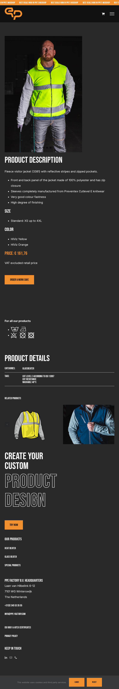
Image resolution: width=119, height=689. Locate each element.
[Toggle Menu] (112, 13)
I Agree (76, 682)
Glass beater (11, 556)
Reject (94, 682)
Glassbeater (28, 368)
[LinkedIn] (6, 657)
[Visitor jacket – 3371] (89, 406)
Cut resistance (29, 379)
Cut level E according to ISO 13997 (38, 376)
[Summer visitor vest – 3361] (30, 406)
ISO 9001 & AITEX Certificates (18, 627)
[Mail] (11, 657)
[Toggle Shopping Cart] (103, 13)
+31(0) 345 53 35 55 (13, 605)
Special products (13, 565)
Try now (14, 525)
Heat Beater (10, 548)
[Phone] (16, 657)
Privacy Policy (11, 636)
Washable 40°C (29, 382)
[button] (7, 424)
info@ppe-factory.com (15, 614)
